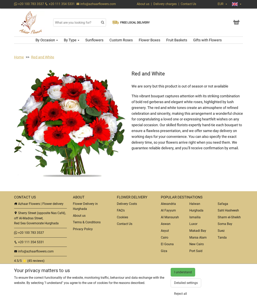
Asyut (165, 231)
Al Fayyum (168, 210)
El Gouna (167, 244)
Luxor (193, 224)
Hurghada (196, 210)
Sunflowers (94, 40)
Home (19, 57)
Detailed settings (186, 283)
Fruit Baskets (176, 40)
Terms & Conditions (87, 222)
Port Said (195, 251)
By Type (70, 40)
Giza (164, 251)
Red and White (42, 57)
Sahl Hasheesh (228, 210)
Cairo (164, 237)
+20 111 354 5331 (61, 4)
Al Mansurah (170, 217)
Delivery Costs (127, 204)
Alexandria (168, 204)
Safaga (223, 204)
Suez (221, 231)
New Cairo (196, 244)
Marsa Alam (198, 237)
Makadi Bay (197, 231)
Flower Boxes (149, 40)
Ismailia (195, 217)
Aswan (165, 224)
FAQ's (121, 210)
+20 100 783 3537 (30, 4)
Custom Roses (121, 40)
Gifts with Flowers (207, 40)
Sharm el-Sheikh (229, 217)
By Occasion (46, 40)
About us (143, 4)
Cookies (122, 217)
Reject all (180, 294)
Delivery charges (165, 4)
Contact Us (188, 4)
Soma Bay (225, 224)
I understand (183, 272)
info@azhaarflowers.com (98, 4)
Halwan (194, 204)
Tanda (222, 237)
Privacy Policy (83, 229)
